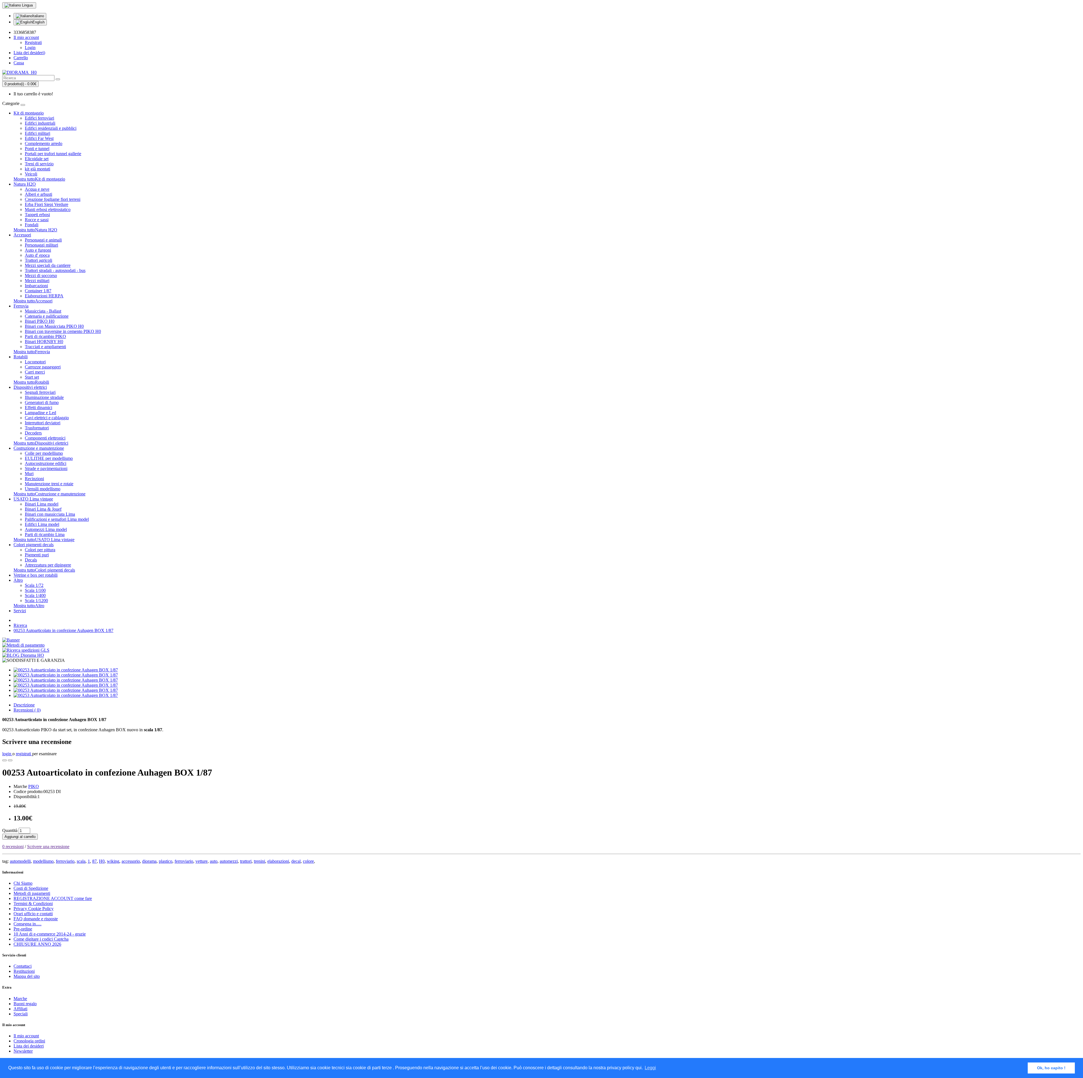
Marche (20, 998)
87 (94, 861)
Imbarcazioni (36, 285)
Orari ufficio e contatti (33, 913)
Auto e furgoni (38, 250)
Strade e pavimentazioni (46, 468)
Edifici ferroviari (39, 118)
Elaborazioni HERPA (44, 295)
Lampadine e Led (40, 412)
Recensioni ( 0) (27, 710)
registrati (24, 753)
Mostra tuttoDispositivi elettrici (41, 443)
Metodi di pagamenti (32, 893)
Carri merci (35, 372)
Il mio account (26, 1035)
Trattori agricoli (38, 260)
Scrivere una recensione (48, 846)
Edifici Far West (39, 138)
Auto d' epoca (37, 255)
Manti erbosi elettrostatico (48, 209)
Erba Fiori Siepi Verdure (46, 204)
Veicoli (31, 174)
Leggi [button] (650, 1067)
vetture (201, 861)
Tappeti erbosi (37, 214)
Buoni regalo (25, 1003)
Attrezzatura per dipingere (48, 565)
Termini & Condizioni (33, 903)
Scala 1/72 (34, 585)
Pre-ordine (23, 928)
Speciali (21, 1013)
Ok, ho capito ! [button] (1051, 1068)
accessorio (131, 861)
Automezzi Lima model (46, 529)
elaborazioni (278, 861)
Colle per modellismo (44, 453)
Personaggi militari (41, 245)
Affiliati (20, 1008)
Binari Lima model (41, 504)
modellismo (43, 861)
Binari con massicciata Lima (50, 514)
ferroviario (65, 861)
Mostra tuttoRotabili (31, 382)
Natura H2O (25, 184)
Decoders (33, 433)
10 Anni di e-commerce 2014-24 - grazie (50, 934)
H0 (102, 861)
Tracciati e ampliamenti (45, 346)
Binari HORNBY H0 (44, 341)
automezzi (229, 861)
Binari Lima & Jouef (43, 509)
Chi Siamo (23, 883)
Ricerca (20, 625)
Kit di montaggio (29, 113)
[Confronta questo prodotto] (10, 760)
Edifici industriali (40, 123)
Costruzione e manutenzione (39, 448)
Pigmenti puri (37, 554)
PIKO (33, 786)
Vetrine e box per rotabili (36, 575)
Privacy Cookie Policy (34, 908)
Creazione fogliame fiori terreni (52, 199)
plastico (165, 861)
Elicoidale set (37, 158)
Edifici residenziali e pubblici (50, 128)
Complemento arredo (43, 143)
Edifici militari (37, 133)
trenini (259, 861)
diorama (149, 861)
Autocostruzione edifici (45, 463)
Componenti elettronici (45, 438)
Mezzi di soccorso (41, 275)
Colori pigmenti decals (34, 544)
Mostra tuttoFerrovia (32, 351)
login (7, 753)
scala (81, 861)
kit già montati (37, 168)
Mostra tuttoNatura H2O (35, 229)
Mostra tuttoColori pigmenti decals (44, 570)
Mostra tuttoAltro (29, 605)
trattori (246, 861)
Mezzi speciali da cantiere (48, 265)
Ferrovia (21, 306)
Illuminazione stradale (44, 397)
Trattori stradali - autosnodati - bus (55, 270)
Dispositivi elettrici (30, 387)
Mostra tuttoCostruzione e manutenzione (49, 493)
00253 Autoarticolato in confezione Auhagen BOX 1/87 (63, 630)
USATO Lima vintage (33, 499)
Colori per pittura (40, 549)
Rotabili (21, 356)
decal (296, 861)
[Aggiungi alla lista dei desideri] (4, 760)
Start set (32, 377)
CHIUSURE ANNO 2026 (37, 944)
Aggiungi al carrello (20, 837)
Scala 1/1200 (36, 600)
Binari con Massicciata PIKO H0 (54, 326)
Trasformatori (37, 427)
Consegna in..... (27, 923)
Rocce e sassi (37, 219)
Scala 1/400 (35, 595)
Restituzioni (24, 971)
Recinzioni (34, 478)
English (38, 22)
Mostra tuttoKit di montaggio (39, 179)
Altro (18, 580)
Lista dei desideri (29, 1046)
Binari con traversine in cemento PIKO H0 (63, 331)
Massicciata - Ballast (43, 311)
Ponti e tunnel (37, 148)
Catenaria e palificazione (47, 316)
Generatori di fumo (42, 402)
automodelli (20, 861)
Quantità (9, 830)
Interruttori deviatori (42, 422)
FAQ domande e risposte (36, 918)
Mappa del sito (27, 976)
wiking (113, 861)
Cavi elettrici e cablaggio (47, 417)
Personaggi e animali (43, 240)
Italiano (38, 16)
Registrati (33, 42)
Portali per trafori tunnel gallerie (53, 153)
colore (308, 861)
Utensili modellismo (42, 488)
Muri (29, 473)
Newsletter (23, 1051)
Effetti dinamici (38, 407)
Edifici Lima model (42, 524)
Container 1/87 (38, 290)
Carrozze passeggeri (43, 367)
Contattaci (23, 966)
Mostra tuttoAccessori (33, 300)
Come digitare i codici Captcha (41, 939)
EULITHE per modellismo (49, 458)
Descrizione (24, 704)
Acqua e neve (37, 189)
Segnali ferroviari (40, 392)
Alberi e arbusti (38, 194)
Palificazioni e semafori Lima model (57, 519)
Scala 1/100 (35, 590)
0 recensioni (13, 846)
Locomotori (35, 361)
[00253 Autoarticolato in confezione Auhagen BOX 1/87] (66, 670)
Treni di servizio (39, 163)
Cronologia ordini (29, 1041)
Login (30, 47)
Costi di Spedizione (31, 888)
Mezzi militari (37, 280)
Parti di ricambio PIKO (45, 336)
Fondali (31, 224)
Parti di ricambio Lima (45, 534)
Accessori (22, 234)
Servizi (20, 610)
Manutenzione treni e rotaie (49, 483)
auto (213, 861)
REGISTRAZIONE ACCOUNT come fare (53, 898)
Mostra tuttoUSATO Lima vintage (44, 539)
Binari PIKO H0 (39, 321)
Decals (31, 559)
